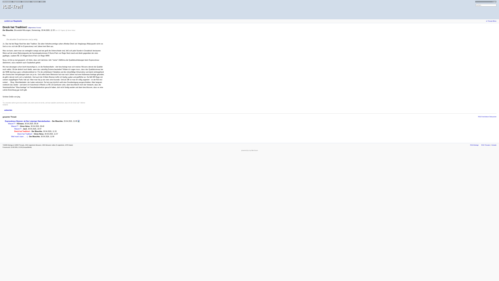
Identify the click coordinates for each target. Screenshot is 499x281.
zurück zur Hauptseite (13, 21)
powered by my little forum (249, 150)
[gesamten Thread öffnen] (79, 121)
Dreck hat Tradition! (24, 134)
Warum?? (11, 124)
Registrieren (17, 1)
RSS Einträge (474, 145)
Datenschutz (26, 1)
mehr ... (42, 1)
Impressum (35, 1)
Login (494, 1)
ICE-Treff (13, 6)
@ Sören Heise (70, 30)
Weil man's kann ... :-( (19, 137)
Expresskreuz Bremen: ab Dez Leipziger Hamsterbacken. (28, 121)
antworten (8, 110)
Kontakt (494, 145)
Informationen (7, 1)
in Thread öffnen (491, 21)
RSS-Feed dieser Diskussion (487, 116)
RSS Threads (485, 145)
